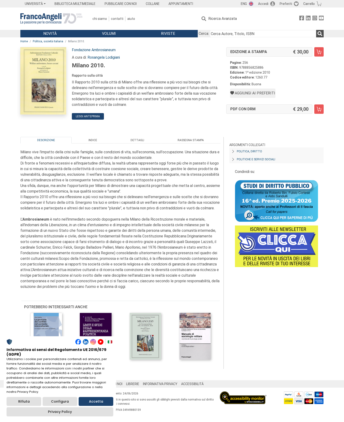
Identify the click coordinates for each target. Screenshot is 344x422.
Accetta (96, 401)
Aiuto (131, 19)
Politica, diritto (249, 151)
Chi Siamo (99, 19)
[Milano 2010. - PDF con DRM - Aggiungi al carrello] (319, 109)
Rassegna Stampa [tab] (191, 140)
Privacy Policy (60, 411)
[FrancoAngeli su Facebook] (301, 19)
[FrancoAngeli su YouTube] (321, 19)
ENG (244, 4)
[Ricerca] (320, 33)
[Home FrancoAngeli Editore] (51, 19)
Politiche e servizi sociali (256, 159)
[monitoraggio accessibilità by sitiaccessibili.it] (243, 394)
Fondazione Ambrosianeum (94, 50)
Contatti (117, 19)
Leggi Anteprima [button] (88, 116)
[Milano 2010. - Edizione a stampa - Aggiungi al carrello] (319, 52)
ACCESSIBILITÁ (192, 384)
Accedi (263, 4)
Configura (60, 401)
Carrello (309, 4)
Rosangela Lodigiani (104, 57)
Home (24, 41)
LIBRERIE (132, 384)
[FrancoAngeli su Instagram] (314, 19)
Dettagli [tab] (137, 140)
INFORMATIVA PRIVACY (160, 384)
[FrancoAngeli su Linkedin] (308, 19)
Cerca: (204, 33)
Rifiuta (24, 401)
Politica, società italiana (48, 41)
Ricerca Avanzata (222, 18)
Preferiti (286, 4)
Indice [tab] (92, 140)
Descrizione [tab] (46, 140)
